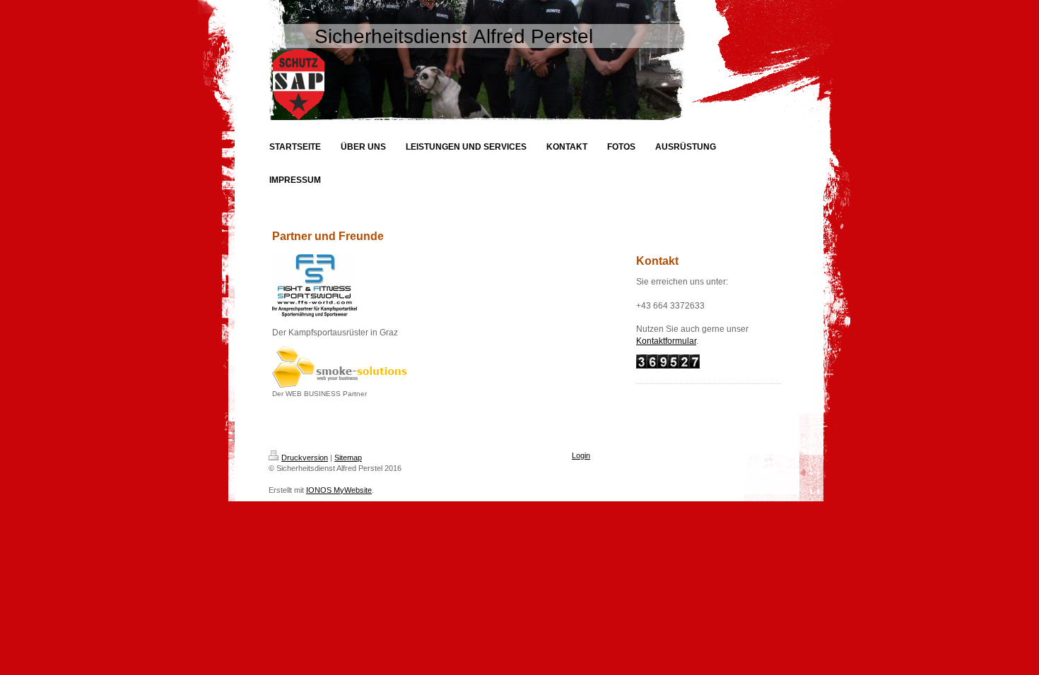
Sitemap (348, 457)
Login (581, 455)
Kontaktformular (666, 341)
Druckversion (304, 457)
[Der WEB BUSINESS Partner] (339, 367)
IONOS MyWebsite (339, 490)
